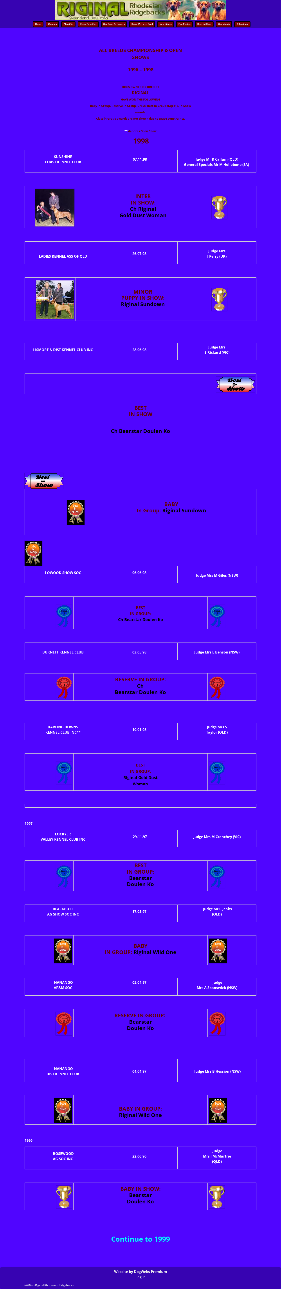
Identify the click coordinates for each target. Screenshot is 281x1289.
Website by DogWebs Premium (140, 1271)
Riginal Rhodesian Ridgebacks (54, 1285)
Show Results (87, 24)
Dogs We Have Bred (142, 24)
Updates (52, 24)
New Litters (166, 24)
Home (38, 24)
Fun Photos (184, 24)
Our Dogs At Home (113, 24)
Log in (141, 1277)
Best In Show (204, 24)
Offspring (242, 24)
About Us (68, 24)
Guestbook (224, 24)
